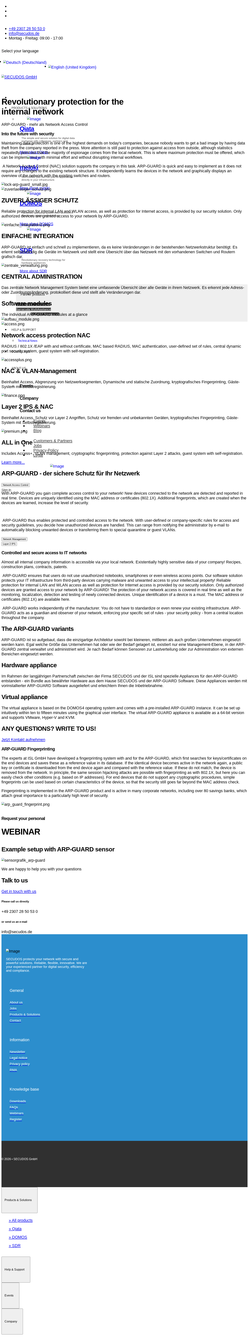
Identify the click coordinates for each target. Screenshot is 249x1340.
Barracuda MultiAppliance (33, 309)
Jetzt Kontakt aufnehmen (23, 739)
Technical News (27, 340)
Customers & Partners (52, 440)
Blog (37, 430)
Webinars (41, 426)
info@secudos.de (24, 33)
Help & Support (23, 329)
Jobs (37, 445)
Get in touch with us (18, 891)
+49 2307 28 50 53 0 (27, 28)
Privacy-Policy (46, 450)
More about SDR (33, 271)
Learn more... (13, 462)
